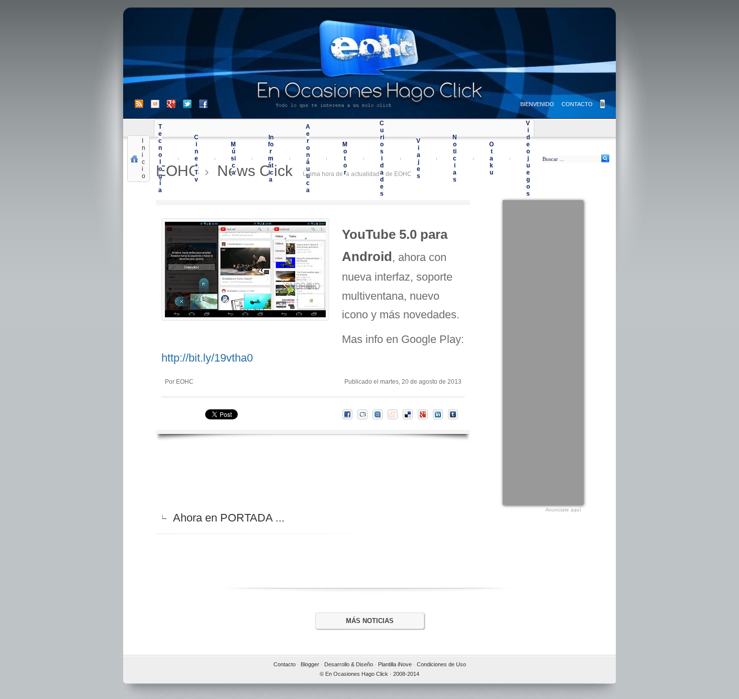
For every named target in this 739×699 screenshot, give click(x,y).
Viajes (418, 158)
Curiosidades (382, 158)
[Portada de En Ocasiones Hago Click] (369, 63)
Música (233, 158)
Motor (344, 158)
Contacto (284, 664)
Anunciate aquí (563, 509)
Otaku (491, 158)
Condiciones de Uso (441, 664)
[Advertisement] (543, 351)
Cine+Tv (196, 158)
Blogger (310, 664)
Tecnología (160, 158)
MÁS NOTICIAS (370, 621)
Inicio (143, 158)
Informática (270, 158)
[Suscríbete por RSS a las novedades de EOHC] (141, 104)
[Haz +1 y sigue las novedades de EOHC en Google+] (175, 104)
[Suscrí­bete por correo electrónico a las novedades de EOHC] (159, 104)
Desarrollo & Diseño (348, 664)
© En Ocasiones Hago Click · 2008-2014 (369, 674)
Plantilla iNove (395, 664)
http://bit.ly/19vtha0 (207, 358)
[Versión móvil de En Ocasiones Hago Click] (602, 104)
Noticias (454, 158)
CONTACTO (577, 104)
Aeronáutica (308, 158)
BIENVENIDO (537, 104)
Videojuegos (528, 158)
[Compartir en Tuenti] (380, 414)
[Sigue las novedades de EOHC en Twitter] (191, 104)
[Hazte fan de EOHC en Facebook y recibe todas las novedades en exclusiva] (203, 104)
